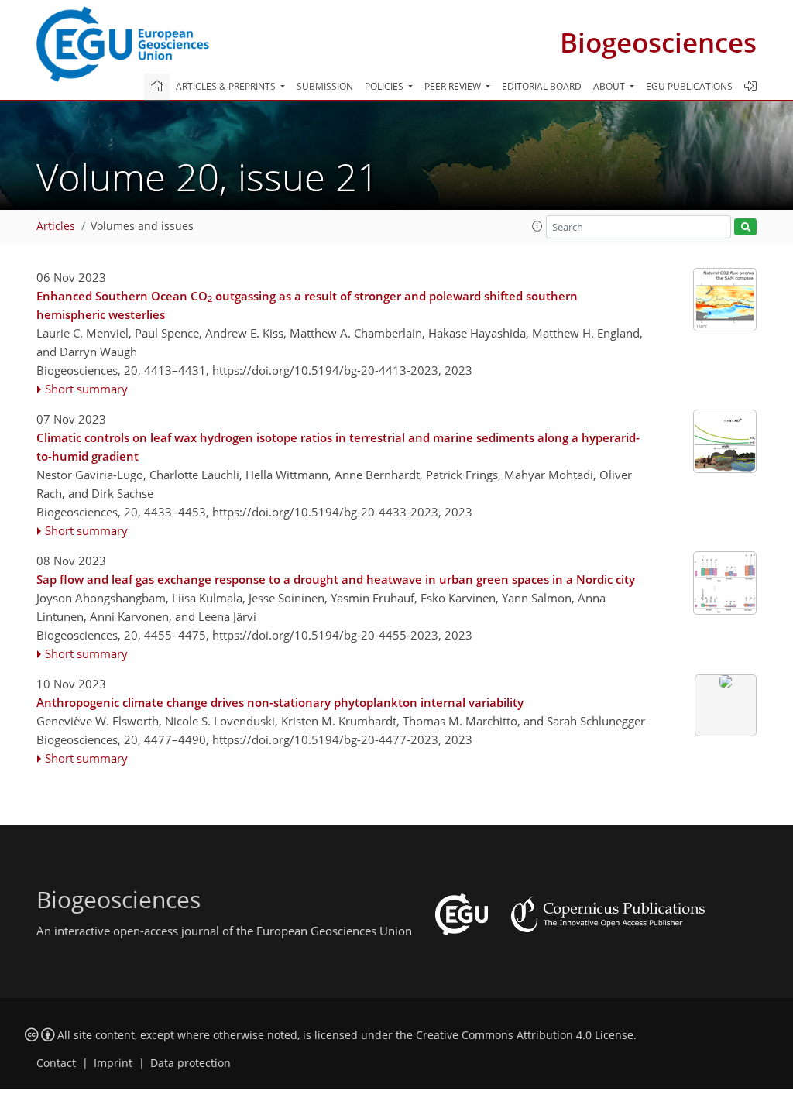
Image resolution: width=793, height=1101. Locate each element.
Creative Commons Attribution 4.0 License (524, 1035)
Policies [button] (385, 86)
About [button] (610, 86)
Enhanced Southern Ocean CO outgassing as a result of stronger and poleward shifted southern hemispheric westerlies (307, 305)
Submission (325, 86)
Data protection (190, 1063)
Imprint (113, 1063)
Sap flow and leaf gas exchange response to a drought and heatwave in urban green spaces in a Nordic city (335, 579)
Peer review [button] (453, 86)
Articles (55, 226)
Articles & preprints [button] (227, 86)
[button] (537, 226)
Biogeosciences (658, 42)
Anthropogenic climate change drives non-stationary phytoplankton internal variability (280, 702)
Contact (56, 1063)
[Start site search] (745, 227)
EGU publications (689, 86)
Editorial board (542, 86)
